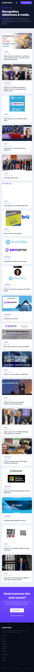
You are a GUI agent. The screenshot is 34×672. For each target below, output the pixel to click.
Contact (4, 651)
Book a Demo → (17, 610)
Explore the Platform (17, 615)
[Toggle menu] (16, 2)
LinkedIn (4, 657)
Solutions (4, 643)
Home (3, 638)
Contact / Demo (26, 2)
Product (4, 641)
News (3, 648)
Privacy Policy (28, 668)
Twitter (4, 660)
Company (4, 646)
